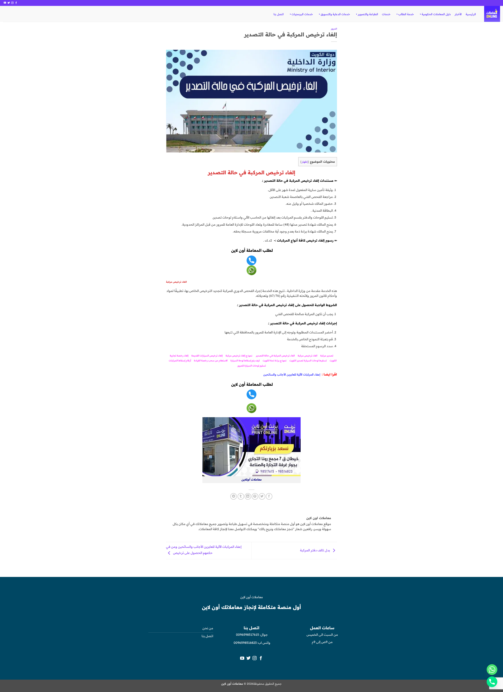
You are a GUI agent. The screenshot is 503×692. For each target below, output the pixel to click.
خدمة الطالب (406, 14)
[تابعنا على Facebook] (16, 3)
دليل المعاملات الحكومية (436, 14)
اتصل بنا (279, 14)
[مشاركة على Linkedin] (248, 496)
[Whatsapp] (492, 669)
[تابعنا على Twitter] (8, 3)
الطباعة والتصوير (368, 14)
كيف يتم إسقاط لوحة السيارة (245, 360)
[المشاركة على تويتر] (262, 496)
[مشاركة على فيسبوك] (269, 496)
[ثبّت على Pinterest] (255, 496)
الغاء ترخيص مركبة (308, 355)
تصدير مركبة (326, 355)
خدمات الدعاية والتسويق (335, 14)
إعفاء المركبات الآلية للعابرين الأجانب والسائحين (291, 374)
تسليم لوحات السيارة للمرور (251, 365)
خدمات (386, 14)
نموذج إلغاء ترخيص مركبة (239, 355)
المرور (334, 28)
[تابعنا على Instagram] (12, 3)
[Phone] (492, 681)
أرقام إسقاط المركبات (180, 360)
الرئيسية (471, 14)
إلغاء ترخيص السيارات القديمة (207, 355)
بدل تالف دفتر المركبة (315, 550)
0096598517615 (247, 635)
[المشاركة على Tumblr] (241, 496)
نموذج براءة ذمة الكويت (274, 360)
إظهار (305, 161)
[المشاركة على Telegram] (233, 496)
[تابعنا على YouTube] (5, 3)
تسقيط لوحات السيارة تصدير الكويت (308, 360)
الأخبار (458, 14)
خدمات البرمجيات (302, 14)
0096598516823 (245, 643)
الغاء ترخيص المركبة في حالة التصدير (275, 355)
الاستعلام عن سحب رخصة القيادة (211, 360)
